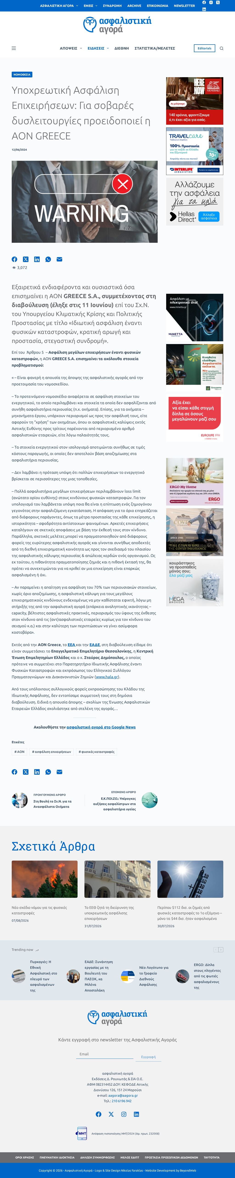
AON (19, 752)
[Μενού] (14, 48)
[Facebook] (204, 2)
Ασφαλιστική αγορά (57, 6)
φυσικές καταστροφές (96, 752)
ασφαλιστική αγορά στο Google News (101, 727)
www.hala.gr (107, 677)
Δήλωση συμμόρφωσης (97, 1157)
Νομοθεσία (22, 74)
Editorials (204, 48)
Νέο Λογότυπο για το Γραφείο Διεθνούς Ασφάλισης (153, 976)
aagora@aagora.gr (123, 1095)
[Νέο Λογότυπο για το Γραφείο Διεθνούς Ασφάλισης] (128, 976)
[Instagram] (211, 2)
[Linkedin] (136, 1114)
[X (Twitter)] (218, 2)
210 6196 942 (121, 1101)
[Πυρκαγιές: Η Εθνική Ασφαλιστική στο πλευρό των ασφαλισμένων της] (18, 976)
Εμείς (88, 6)
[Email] (62, 259)
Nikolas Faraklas (132, 1170)
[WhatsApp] (51, 259)
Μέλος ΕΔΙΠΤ (129, 1157)
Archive (134, 6)
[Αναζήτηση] (221, 48)
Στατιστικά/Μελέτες (155, 48)
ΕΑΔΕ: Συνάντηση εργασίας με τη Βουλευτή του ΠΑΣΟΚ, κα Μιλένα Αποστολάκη (99, 976)
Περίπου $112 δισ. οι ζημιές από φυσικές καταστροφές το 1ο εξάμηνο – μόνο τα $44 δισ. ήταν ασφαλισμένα (189, 913)
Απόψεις (68, 48)
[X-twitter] (111, 1114)
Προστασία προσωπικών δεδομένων (171, 1157)
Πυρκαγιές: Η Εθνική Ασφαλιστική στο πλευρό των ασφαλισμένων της (43, 976)
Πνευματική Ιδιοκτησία (57, 1157)
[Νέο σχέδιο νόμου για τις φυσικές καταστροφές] (45, 879)
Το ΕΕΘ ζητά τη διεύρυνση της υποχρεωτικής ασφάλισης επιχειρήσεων (109, 913)
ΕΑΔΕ (95, 644)
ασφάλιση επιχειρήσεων (51, 752)
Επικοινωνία (157, 6)
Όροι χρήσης (24, 1157)
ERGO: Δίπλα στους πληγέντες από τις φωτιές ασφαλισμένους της (207, 976)
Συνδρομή (112, 6)
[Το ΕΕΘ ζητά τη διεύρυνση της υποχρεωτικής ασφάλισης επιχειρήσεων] (117, 879)
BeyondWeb (188, 1170)
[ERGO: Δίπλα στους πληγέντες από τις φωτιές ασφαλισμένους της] (182, 976)
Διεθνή (122, 48)
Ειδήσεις (96, 48)
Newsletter (184, 6)
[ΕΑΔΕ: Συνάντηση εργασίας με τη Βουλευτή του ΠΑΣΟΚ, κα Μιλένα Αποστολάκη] (73, 976)
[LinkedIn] (204, 9)
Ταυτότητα (212, 1157)
